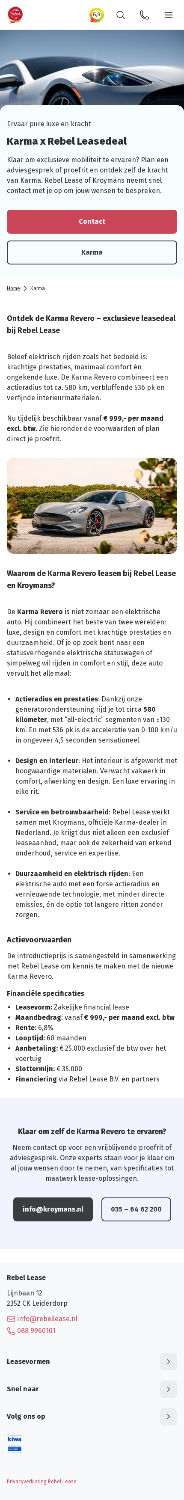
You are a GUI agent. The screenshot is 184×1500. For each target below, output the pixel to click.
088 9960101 (36, 1331)
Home (13, 288)
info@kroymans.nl (53, 1209)
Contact (92, 221)
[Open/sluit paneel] (168, 1361)
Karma (92, 252)
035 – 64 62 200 (136, 1209)
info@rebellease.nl (47, 1319)
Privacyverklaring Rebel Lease (42, 1482)
